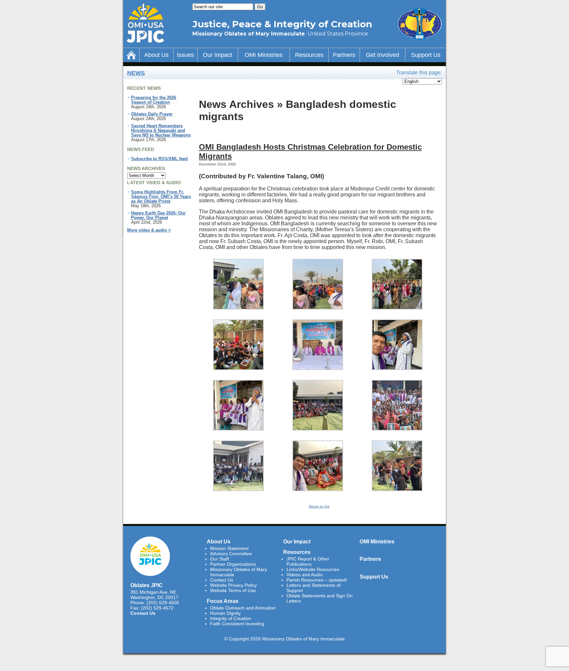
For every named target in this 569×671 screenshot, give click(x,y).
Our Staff (219, 558)
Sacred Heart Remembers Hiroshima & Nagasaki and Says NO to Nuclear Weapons (161, 130)
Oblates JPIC (146, 585)
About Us (156, 55)
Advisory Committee (231, 553)
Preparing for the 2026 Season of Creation (153, 100)
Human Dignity (225, 613)
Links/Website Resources (312, 569)
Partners (344, 55)
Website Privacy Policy (233, 585)
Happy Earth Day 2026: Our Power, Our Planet (158, 215)
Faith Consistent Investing (237, 623)
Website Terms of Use (233, 590)
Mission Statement (229, 548)
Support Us (426, 55)
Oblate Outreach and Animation (243, 607)
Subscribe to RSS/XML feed (159, 159)
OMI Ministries (264, 55)
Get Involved (382, 55)
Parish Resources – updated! (316, 580)
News (136, 73)
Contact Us (142, 613)
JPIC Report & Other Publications (307, 561)
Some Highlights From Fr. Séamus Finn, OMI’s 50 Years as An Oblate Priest (161, 197)
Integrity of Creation (230, 618)
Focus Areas (222, 601)
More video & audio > (149, 230)
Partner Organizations (233, 564)
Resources (309, 55)
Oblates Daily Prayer (152, 114)
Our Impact (217, 55)
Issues (185, 55)
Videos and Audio (304, 574)
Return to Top (319, 506)
